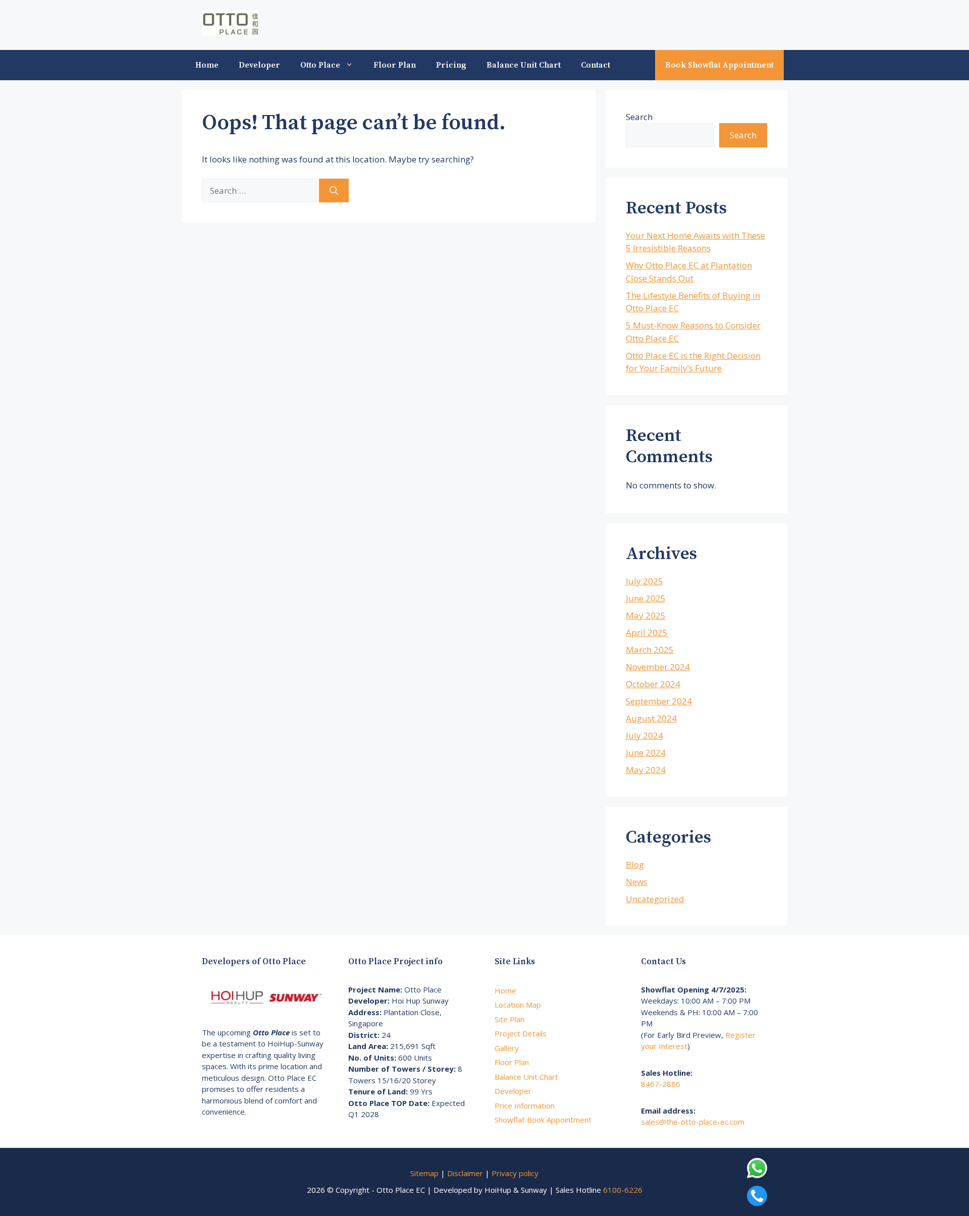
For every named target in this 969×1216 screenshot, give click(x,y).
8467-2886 (660, 1084)
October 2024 (653, 684)
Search (639, 117)
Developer (259, 65)
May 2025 (646, 615)
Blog (635, 864)
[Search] (334, 191)
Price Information (525, 1105)
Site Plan (509, 1019)
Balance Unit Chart (524, 65)
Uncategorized (655, 899)
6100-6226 (622, 1190)
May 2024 (646, 770)
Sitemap (424, 1173)
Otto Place (320, 65)
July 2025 (644, 581)
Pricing (451, 65)
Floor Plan (394, 65)
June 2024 (646, 752)
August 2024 (651, 718)
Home (207, 65)
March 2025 (650, 649)
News (637, 882)
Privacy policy (515, 1173)
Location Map (518, 1005)
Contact (595, 65)
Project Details (521, 1033)
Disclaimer (465, 1173)
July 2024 (644, 735)
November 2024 (658, 667)
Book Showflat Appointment (719, 65)
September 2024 (659, 701)
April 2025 (647, 632)
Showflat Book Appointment (543, 1120)
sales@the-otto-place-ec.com (692, 1122)
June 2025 (646, 598)
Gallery (507, 1048)
